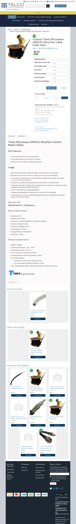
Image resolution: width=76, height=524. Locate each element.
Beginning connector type (42, 62)
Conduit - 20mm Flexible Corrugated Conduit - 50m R (38, 312)
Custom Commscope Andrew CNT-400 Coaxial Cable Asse (46, 448)
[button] (64, 87)
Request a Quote (29, 1)
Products (11, 17)
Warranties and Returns (40, 471)
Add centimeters (39, 77)
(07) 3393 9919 (44, 130)
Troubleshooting (33, 24)
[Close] (38, 13)
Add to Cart (52, 88)
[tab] (11, 136)
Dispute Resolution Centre (10, 477)
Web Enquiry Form (41, 1)
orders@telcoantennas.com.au (48, 129)
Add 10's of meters (40, 73)
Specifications (22, 136)
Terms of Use (40, 467)
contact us (14, 180)
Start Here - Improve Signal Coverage (39, 17)
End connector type (40, 66)
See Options (38, 357)
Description (11, 136)
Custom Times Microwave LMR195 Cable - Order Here (37, 350)
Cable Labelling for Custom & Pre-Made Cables (27, 448)
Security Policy (40, 478)
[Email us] (51, 488)
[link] (54, 488)
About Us (44, 24)
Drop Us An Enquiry (60, 17)
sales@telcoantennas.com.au (57, 1)
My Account (21, 17)
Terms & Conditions (57, 479)
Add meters (38, 70)
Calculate (65, 97)
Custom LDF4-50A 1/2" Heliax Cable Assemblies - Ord (57, 388)
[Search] (48, 6)
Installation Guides (29, 20)
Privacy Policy (40, 475)
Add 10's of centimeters (41, 81)
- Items (61, 6)
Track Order (10, 472)
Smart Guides (16, 20)
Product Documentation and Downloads (50, 20)
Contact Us (24, 470)
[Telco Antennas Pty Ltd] (12, 5)
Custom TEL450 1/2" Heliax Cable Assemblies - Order (18, 418)
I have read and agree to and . (58, 478)
